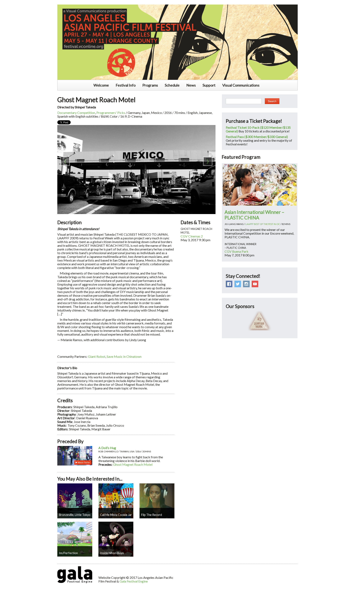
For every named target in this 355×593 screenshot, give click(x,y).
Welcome (101, 85)
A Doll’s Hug (107, 448)
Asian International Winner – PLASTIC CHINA (254, 214)
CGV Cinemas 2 (192, 236)
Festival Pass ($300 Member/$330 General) (257, 137)
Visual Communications (240, 85)
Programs (150, 85)
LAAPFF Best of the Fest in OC (262, 224)
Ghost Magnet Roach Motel (132, 464)
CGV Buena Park (236, 251)
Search (272, 101)
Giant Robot (96, 356)
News (191, 85)
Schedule (172, 85)
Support (209, 85)
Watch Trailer (83, 462)
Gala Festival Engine (134, 581)
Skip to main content (14, 2)
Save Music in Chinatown (124, 356)
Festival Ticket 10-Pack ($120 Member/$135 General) (258, 129)
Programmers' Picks (110, 113)
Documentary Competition (76, 113)
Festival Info (126, 85)
